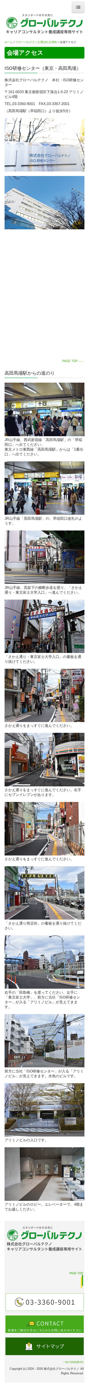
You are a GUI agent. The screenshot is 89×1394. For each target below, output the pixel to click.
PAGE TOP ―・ (73, 361)
